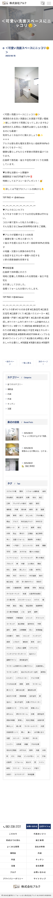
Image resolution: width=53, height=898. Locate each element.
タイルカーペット (13, 593)
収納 (8, 587)
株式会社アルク (27, 521)
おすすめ (23, 551)
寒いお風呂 (40, 557)
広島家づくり (11, 708)
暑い (29, 732)
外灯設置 (32, 575)
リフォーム (19, 762)
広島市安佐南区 (35, 593)
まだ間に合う (39, 732)
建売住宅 (41, 714)
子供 (43, 756)
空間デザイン (11, 660)
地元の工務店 (11, 750)
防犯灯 (39, 581)
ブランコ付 (24, 708)
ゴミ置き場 (11, 599)
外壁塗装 (19, 618)
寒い (22, 732)
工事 (8, 503)
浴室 (9, 408)
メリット (29, 618)
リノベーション (12, 557)
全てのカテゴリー (15, 384)
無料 (18, 636)
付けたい (23, 575)
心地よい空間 (21, 648)
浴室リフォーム (18, 539)
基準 (36, 612)
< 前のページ (9, 362)
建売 (27, 684)
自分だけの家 (11, 696)
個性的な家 (32, 690)
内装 (9, 393)
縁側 (31, 509)
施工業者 (21, 624)
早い (8, 539)
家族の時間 (11, 720)
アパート (16, 768)
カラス (36, 599)
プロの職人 (40, 515)
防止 (14, 533)
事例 (14, 515)
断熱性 (43, 672)
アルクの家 (35, 678)
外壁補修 (10, 618)
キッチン (11, 403)
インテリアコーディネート (16, 654)
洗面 (37, 750)
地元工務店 (30, 720)
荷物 (34, 587)
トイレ (41, 762)
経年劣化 (31, 624)
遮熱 (14, 630)
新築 (21, 684)
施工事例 (39, 533)
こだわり (16, 642)
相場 (37, 545)
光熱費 (18, 744)
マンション (27, 768)
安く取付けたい (27, 581)
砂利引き (39, 521)
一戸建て (16, 545)
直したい (23, 569)
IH (7, 756)
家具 (32, 642)
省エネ (28, 762)
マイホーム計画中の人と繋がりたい (20, 666)
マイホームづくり (31, 726)
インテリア (37, 636)
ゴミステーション (24, 599)
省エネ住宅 (19, 702)
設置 (42, 509)
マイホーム (37, 684)
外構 (16, 509)
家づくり (10, 690)
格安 (31, 503)
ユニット (16, 738)
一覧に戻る (26, 362)
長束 (44, 491)
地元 (34, 497)
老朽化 (38, 569)
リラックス (33, 648)
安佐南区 (10, 497)
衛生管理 (29, 605)
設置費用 (39, 605)
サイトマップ (40, 878)
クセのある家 (11, 684)
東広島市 (19, 497)
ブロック (10, 563)
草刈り (22, 533)
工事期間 (23, 630)
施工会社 (10, 581)
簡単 (31, 750)
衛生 (21, 605)
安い (31, 630)
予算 (39, 624)
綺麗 (26, 744)
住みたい (32, 654)
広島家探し (40, 666)
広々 (39, 642)
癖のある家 (20, 690)
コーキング (11, 624)
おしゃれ (29, 515)
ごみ (22, 612)
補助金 (10, 389)
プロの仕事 (35, 744)
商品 (8, 521)
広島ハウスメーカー (33, 702)
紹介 (21, 515)
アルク (15, 521)
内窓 (42, 726)
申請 (8, 605)
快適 (24, 593)
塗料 (8, 630)
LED (17, 581)
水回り (9, 774)
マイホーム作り (12, 672)
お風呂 (38, 539)
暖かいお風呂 (34, 551)
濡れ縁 (23, 509)
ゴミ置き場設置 (12, 612)
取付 (40, 575)
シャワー (10, 744)
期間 (44, 545)
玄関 (27, 497)
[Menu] (49, 3)
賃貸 (8, 642)
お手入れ (23, 750)
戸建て (36, 768)
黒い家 (18, 726)
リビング (26, 636)
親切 (37, 503)
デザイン (10, 648)
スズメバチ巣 (11, 491)
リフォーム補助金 (32, 491)
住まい (9, 702)
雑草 (32, 527)
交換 (15, 551)
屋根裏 (26, 587)
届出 (14, 605)
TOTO (8, 551)
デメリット (40, 618)
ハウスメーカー (22, 678)
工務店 (30, 533)
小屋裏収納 (17, 587)
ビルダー (10, 678)
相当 (39, 527)
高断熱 (30, 539)
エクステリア (19, 774)
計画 (32, 714)
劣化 (8, 569)
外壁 (22, 563)
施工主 (41, 587)
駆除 (21, 491)
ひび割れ (31, 563)
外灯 (14, 575)
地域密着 (31, 774)
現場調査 (39, 630)
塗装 (14, 569)
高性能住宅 (24, 660)
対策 (8, 533)
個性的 (25, 642)
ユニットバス (28, 545)
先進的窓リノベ (12, 732)
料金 (19, 756)
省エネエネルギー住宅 (29, 672)
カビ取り (26, 738)
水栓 (44, 750)
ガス (12, 756)
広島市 (9, 762)
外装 (9, 398)
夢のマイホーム (22, 714)
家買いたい (35, 708)
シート (25, 527)
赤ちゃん (10, 714)
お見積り (10, 636)
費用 (8, 545)
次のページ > (43, 362)
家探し (20, 720)
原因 (8, 575)
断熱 (8, 768)
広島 (31, 569)
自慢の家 (41, 720)
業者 (39, 563)
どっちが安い (29, 756)
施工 (40, 497)
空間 (8, 515)
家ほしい (10, 726)
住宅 (29, 612)
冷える (35, 738)
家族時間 (23, 696)
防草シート (11, 527)
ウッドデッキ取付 (19, 503)
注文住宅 (32, 696)
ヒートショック (27, 557)
